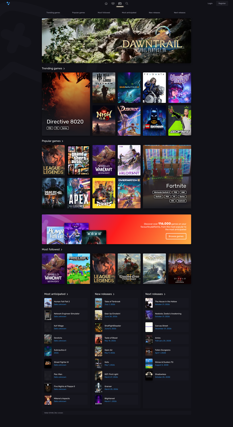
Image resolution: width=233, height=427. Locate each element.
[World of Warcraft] (103, 160)
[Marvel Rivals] (103, 193)
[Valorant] (129, 160)
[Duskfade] (129, 120)
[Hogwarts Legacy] (154, 268)
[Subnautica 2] (129, 87)
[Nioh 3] (103, 120)
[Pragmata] (154, 87)
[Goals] (179, 120)
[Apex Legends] (78, 193)
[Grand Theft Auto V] (78, 160)
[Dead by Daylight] (53, 193)
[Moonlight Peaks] (179, 87)
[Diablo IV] (179, 268)
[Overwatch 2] (129, 193)
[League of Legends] (53, 160)
